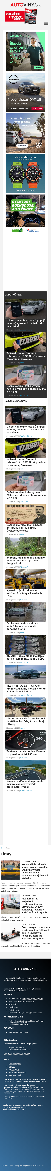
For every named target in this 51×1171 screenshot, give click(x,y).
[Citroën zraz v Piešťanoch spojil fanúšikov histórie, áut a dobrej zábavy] (25, 717)
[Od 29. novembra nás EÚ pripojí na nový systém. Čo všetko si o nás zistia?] (25, 319)
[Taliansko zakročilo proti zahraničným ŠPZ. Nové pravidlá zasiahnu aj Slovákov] (25, 351)
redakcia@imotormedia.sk (32, 1013)
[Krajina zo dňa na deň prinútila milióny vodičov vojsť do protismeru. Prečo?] (25, 779)
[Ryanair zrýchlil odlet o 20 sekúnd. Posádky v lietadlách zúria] (25, 589)
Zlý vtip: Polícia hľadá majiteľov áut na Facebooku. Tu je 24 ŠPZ (25, 657)
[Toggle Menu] (46, 23)
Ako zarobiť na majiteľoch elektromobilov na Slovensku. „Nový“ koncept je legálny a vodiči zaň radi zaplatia (34, 905)
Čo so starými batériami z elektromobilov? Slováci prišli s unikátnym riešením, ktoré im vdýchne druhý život (36, 933)
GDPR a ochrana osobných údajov (17, 1053)
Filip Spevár (24, 567)
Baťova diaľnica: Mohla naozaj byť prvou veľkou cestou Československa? (25, 528)
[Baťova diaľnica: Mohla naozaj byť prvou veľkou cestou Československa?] (25, 523)
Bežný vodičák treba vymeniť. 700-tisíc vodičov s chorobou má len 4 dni (26, 389)
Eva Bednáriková (26, 330)
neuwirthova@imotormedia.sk (19, 1049)
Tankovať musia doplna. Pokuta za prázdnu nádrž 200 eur (26, 753)
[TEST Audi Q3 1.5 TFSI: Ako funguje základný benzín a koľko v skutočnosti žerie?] (25, 684)
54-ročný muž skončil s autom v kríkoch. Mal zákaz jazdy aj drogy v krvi (26, 560)
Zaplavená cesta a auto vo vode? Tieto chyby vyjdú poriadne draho (22, 626)
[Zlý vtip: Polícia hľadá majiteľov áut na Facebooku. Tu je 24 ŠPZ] (25, 654)
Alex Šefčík (24, 395)
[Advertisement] (25, 260)
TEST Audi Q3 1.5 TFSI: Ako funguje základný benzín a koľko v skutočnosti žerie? (26, 688)
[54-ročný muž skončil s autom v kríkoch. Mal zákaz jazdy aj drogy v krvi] (25, 556)
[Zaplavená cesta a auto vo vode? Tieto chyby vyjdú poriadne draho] (25, 621)
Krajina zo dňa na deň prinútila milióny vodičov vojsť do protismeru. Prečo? (25, 784)
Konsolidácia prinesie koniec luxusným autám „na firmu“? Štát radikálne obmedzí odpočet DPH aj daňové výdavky (35, 871)
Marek (22, 363)
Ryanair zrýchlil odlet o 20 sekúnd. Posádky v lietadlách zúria (24, 593)
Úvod (2, 848)
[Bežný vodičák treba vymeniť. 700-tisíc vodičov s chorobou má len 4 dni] (25, 384)
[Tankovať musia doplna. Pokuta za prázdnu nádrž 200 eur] (25, 749)
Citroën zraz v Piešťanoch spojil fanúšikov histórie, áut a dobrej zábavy (26, 721)
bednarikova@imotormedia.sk (32, 998)
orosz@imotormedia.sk (26, 1001)
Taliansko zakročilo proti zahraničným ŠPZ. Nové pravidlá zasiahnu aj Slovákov (26, 356)
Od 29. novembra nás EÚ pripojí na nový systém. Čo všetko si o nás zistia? (26, 323)
